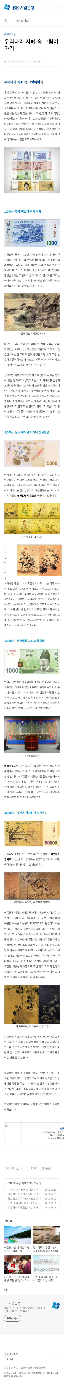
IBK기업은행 (12, 1303)
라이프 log (14, 1183)
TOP (57, 1354)
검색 (49, 7)
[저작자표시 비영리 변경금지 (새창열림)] (46, 1168)
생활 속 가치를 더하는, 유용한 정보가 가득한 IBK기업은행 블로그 (24, 1309)
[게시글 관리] (22, 1168)
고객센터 (8, 1359)
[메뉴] (57, 7)
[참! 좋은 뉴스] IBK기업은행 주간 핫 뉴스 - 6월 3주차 (24, 1200)
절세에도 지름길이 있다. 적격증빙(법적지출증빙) (24, 1196)
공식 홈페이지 (11, 1354)
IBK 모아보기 (23, 20)
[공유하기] (17, 1168)
